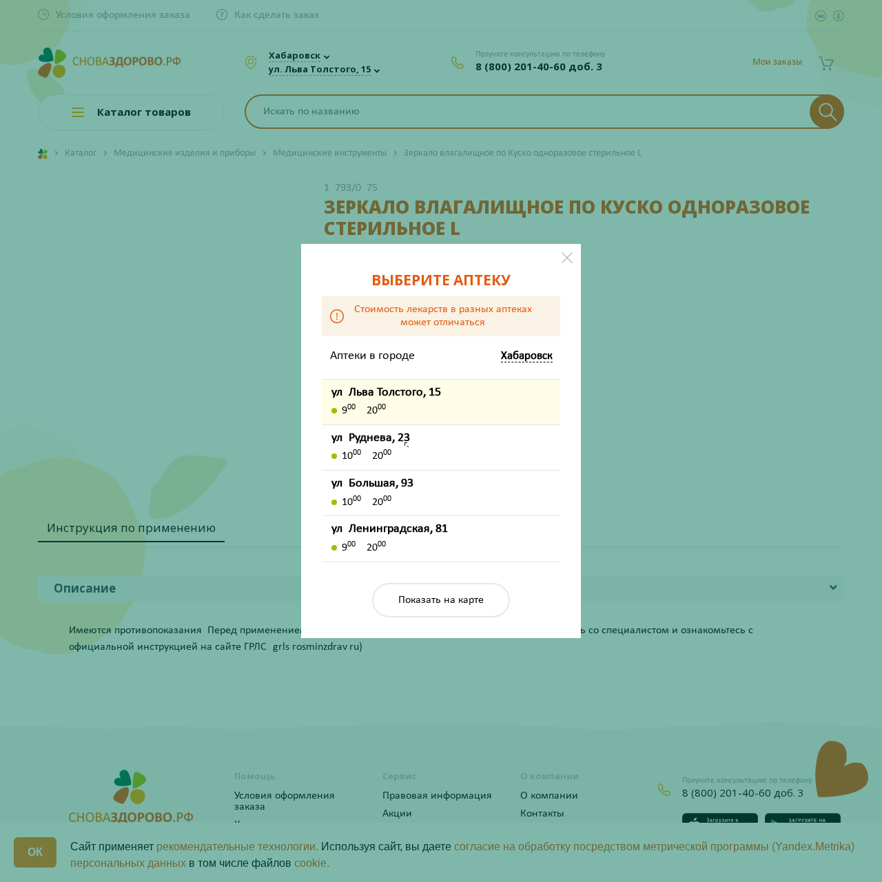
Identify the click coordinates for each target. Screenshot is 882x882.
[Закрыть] (567, 257)
